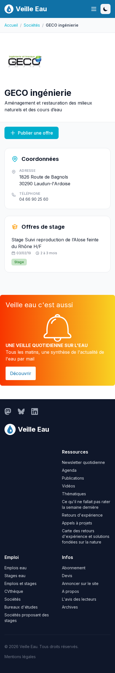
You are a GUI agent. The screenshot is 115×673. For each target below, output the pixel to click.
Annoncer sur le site (80, 583)
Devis (67, 575)
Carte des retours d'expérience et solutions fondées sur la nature (85, 536)
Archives (70, 607)
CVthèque (13, 591)
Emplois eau (15, 567)
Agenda (69, 470)
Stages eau (14, 575)
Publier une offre (35, 133)
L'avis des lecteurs (79, 599)
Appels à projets (77, 523)
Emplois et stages (20, 583)
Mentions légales (20, 656)
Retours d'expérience (82, 515)
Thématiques (74, 493)
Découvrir (20, 373)
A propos (70, 591)
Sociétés (32, 25)
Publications (73, 478)
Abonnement (73, 567)
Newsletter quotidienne (83, 462)
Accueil (11, 25)
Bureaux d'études (21, 607)
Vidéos (68, 486)
